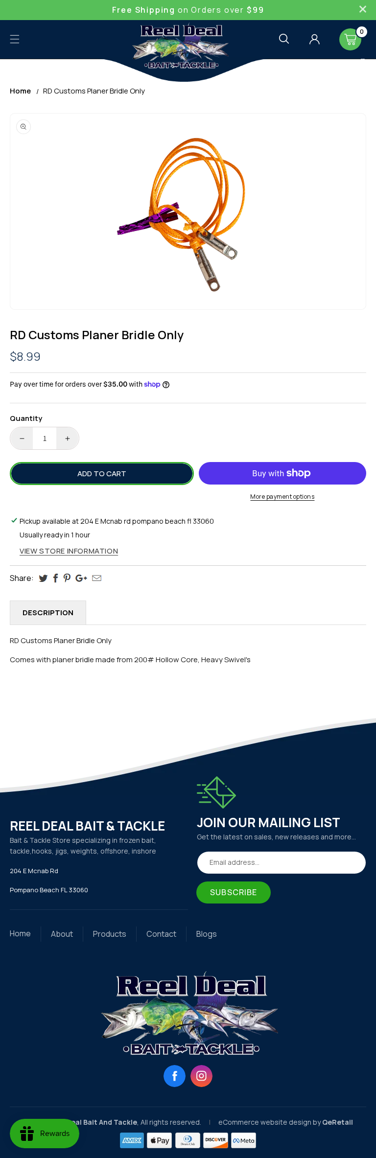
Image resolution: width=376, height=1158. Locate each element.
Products (109, 933)
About (62, 933)
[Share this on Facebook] (55, 578)
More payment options (282, 496)
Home (20, 91)
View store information (69, 551)
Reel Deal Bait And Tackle (93, 1122)
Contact (161, 933)
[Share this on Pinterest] (66, 578)
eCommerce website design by (270, 1122)
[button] (14, 39)
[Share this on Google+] (81, 578)
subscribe (233, 892)
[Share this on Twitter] (43, 578)
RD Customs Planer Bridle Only (94, 91)
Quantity (26, 418)
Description (48, 612)
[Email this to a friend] (96, 578)
